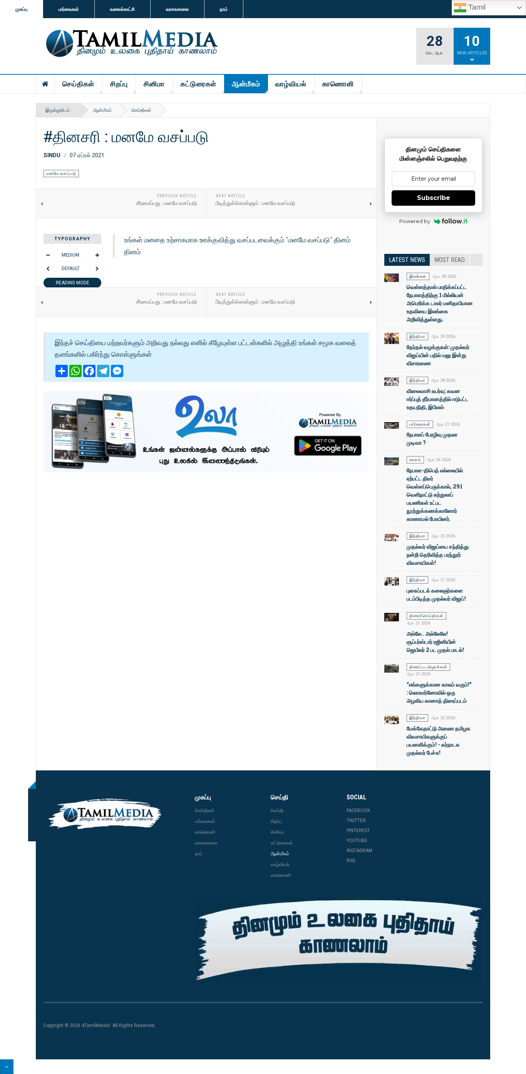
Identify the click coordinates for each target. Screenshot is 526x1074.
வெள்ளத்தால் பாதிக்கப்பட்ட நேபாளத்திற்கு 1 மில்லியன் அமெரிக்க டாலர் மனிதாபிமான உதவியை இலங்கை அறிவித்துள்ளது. (440, 303)
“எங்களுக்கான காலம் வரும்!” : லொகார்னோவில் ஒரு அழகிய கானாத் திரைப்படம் (439, 692)
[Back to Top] (6, 1066)
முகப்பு (21, 9)
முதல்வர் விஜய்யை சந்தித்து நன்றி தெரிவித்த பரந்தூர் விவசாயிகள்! (438, 554)
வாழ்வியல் (291, 84)
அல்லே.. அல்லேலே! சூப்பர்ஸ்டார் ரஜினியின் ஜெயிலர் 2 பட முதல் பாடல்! (435, 641)
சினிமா (154, 84)
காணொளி (338, 84)
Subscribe (433, 197)
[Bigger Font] (97, 255)
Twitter (356, 820)
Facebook (358, 810)
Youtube (357, 840)
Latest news (407, 259)
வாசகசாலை (177, 9)
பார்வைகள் (69, 9)
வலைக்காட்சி (122, 9)
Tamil (476, 7)
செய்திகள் (78, 84)
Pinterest (358, 830)
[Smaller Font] (48, 255)
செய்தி (277, 810)
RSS (351, 860)
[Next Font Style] (97, 268)
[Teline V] (130, 44)
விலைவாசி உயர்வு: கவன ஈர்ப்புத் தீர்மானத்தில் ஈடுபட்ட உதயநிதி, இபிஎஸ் (438, 399)
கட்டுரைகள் (198, 84)
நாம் (224, 9)
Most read (449, 259)
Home (45, 84)
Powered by (414, 221)
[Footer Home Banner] (338, 940)
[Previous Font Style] (48, 268)
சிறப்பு (119, 84)
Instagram (359, 850)
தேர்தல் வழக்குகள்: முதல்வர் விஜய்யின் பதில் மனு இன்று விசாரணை (438, 355)
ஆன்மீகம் (246, 84)
